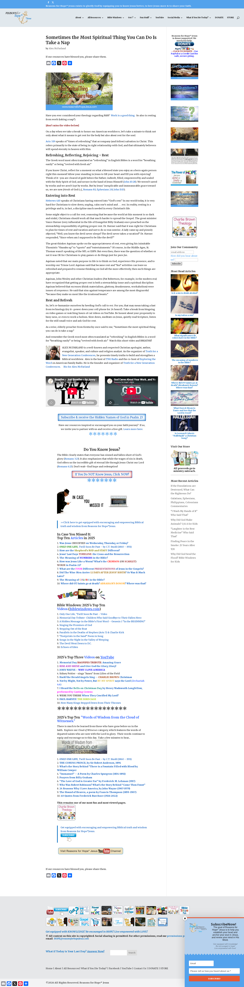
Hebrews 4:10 (53, 200)
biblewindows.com (84, 609)
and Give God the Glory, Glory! (87, 666)
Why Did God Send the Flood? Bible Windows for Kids (183, 558)
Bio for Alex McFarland (77, 366)
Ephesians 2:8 (105, 189)
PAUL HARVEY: (77, 699)
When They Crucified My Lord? (89, 695)
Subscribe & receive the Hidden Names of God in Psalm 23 (102, 417)
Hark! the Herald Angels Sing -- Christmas (95, 677)
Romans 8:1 (89, 189)
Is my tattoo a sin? (184, 315)
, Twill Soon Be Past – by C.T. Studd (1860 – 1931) (95, 759)
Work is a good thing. (123, 115)
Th (61, 557)
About (78, 18)
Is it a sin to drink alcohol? (184, 293)
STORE (230, 18)
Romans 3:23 (71, 458)
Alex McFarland (57, 48)
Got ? (130, 18)
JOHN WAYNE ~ (82, 669)
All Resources (94, 18)
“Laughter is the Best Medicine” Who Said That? (183, 532)
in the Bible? (93, 557)
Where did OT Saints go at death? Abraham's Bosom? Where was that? (184, 385)
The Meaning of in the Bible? (82, 579)
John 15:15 (119, 189)
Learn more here (132, 429)
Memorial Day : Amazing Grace (90, 662)
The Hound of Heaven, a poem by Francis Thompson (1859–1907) (97, 792)
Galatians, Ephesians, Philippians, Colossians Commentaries (184, 502)
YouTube (160, 18)
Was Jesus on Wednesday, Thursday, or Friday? (93, 543)
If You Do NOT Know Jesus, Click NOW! (102, 474)
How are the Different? (89, 550)
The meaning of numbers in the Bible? (185, 361)
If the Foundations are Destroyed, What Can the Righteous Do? (183, 489)
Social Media (174, 18)
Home (49, 968)
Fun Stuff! (144, 18)
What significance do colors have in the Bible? (184, 336)
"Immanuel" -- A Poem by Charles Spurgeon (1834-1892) (92, 773)
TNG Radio (112, 359)
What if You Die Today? (94, 968)
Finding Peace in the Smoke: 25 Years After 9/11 (183, 545)
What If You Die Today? (197, 18)
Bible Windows (114, 18)
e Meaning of (71, 557)
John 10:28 (129, 181)
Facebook (114, 968)
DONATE (219, 18)
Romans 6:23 (65, 466)
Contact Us (140, 968)
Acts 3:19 (50, 141)
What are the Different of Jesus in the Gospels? (101, 568)
